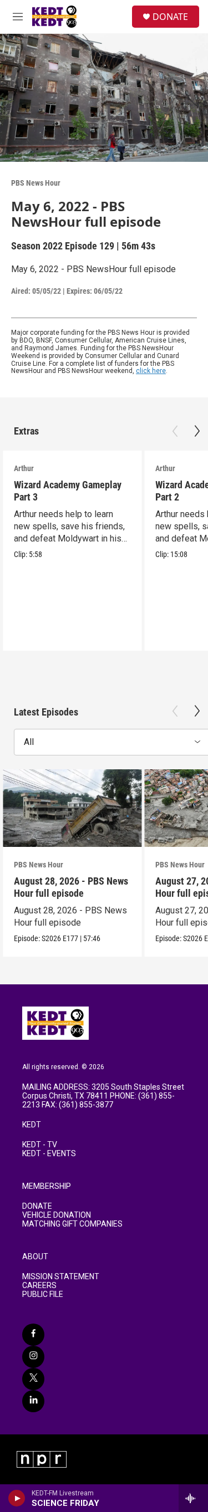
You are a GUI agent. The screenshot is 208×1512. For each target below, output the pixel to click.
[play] (17, 1498)
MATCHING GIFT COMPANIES (72, 1224)
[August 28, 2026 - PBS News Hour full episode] (72, 808)
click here (151, 371)
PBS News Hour (35, 182)
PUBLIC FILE (42, 1294)
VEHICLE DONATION (56, 1215)
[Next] (196, 431)
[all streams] (193, 1498)
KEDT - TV (39, 1145)
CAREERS (39, 1285)
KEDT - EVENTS (49, 1154)
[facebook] (33, 1335)
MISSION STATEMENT (60, 1277)
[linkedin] (33, 1401)
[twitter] (33, 1379)
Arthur (24, 468)
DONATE (170, 17)
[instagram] (33, 1357)
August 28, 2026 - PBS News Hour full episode (71, 886)
